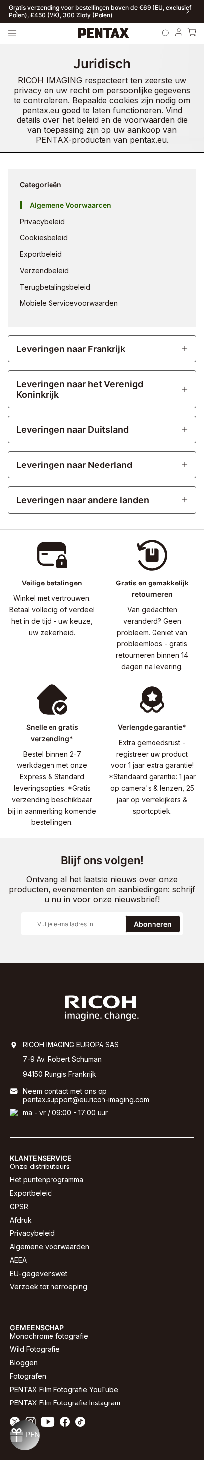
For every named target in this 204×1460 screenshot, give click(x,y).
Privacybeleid (32, 1233)
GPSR (19, 1206)
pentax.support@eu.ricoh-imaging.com (86, 1099)
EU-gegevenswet (38, 1273)
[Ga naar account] (178, 33)
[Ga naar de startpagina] (103, 33)
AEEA (18, 1260)
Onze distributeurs (40, 1166)
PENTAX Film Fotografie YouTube (64, 1389)
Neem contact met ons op (65, 1091)
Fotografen (28, 1376)
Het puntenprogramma (46, 1179)
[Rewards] (25, 1435)
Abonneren (153, 924)
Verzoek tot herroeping (48, 1287)
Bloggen (24, 1362)
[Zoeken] (165, 33)
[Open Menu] (12, 33)
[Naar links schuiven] (16, 11)
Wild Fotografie (35, 1349)
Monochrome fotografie (49, 1336)
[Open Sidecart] (191, 33)
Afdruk (21, 1220)
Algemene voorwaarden (49, 1246)
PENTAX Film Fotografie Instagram (65, 1403)
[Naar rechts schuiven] (187, 11)
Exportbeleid (31, 1193)
